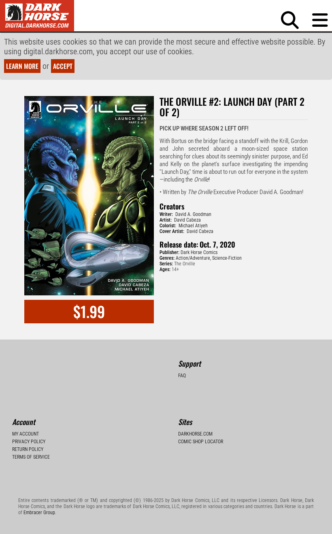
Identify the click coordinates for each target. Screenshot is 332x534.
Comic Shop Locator (200, 441)
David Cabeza (187, 220)
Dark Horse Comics (199, 252)
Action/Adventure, (193, 258)
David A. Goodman (193, 214)
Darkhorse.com (195, 434)
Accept (62, 66)
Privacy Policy (28, 441)
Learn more (22, 66)
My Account (25, 434)
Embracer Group (39, 512)
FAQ (182, 375)
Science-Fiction (227, 258)
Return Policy (27, 449)
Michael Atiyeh (193, 226)
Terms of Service (31, 457)
